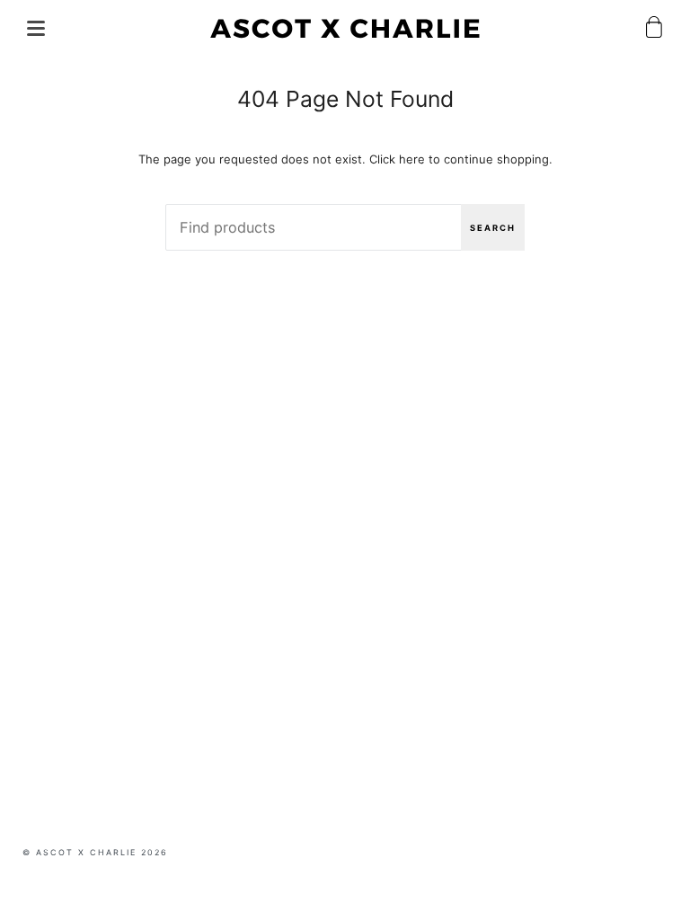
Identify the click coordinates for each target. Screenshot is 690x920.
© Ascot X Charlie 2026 (95, 852)
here (412, 159)
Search (493, 228)
